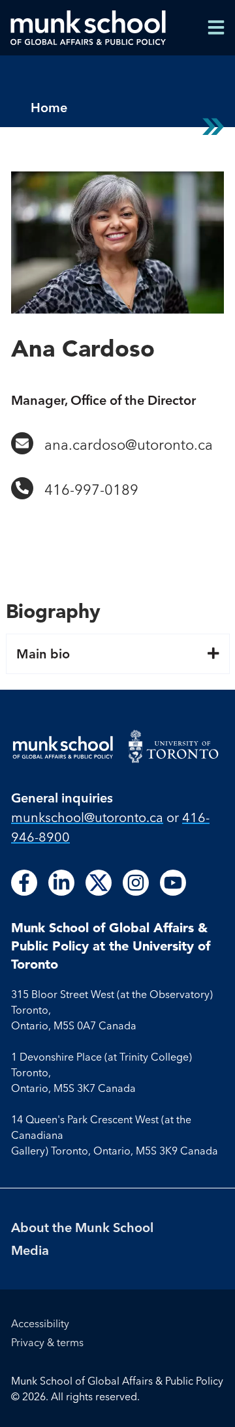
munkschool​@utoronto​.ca (87, 817)
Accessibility (40, 1323)
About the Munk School (82, 1227)
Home (49, 107)
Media (30, 1250)
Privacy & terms (47, 1342)
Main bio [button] (43, 654)
